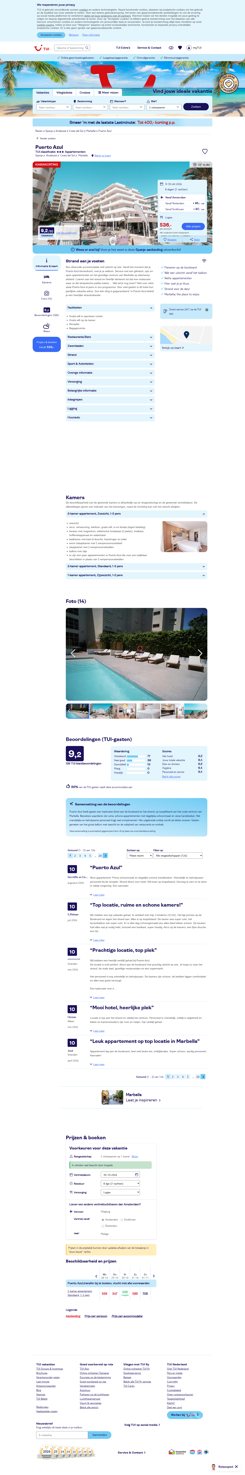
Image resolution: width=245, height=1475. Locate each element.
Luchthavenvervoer (90, 1398)
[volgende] (200, 653)
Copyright (172, 1381)
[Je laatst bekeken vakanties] (171, 47)
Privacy (171, 1385)
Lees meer (99, 894)
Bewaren (172, 239)
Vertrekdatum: (82, 1175)
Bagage (127, 1377)
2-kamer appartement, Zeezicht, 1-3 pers (94, 513)
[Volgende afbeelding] (204, 536)
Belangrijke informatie (82, 390)
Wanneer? (120, 101)
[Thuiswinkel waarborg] (178, 1452)
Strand (72, 354)
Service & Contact (130, 1452)
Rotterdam (111, 1225)
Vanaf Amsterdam (175, 197)
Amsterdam (111, 1219)
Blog (38, 1390)
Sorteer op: (133, 850)
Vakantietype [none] (48, 101)
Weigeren (74, 34)
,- (165, 225)
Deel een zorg (174, 1407)
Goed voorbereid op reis (93, 1381)
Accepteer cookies (51, 35)
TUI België (41, 1398)
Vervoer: (79, 1212)
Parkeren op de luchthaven (94, 1394)
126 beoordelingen (66, 232)
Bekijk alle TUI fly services (137, 1381)
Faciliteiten (75, 307)
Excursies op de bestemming (95, 1377)
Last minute (42, 1381)
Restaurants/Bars (79, 337)
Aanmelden (99, 1435)
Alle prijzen (193, 226)
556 (104, 1293)
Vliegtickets (64, 92)
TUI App (84, 1368)
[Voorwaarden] (199, 1452)
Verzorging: (80, 1192)
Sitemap (40, 1394)
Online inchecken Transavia (94, 1372)
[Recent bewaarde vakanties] (180, 47)
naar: (76, 1233)
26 (100, 855)
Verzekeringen (87, 1385)
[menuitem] (198, 47)
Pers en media (174, 1372)
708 (145, 1293)
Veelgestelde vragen (47, 1411)
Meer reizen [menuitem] (110, 92)
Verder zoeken (48, 138)
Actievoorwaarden (46, 1385)
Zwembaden (76, 345)
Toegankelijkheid (176, 1398)
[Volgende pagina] (105, 855)
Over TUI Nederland (178, 1368)
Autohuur (85, 1390)
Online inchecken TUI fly (136, 1368)
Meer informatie (91, 34)
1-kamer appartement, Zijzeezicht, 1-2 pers (95, 575)
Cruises (85, 92)
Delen (197, 239)
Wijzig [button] (135, 1156)
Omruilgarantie (146, 58)
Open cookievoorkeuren (180, 1394)
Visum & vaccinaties (90, 1403)
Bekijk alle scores (171, 776)
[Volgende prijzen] (153, 1273)
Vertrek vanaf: (82, 1219)
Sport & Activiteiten (81, 363)
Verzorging (75, 381)
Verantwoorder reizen (48, 1377)
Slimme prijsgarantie (176, 58)
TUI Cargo (129, 1385)
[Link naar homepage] (42, 47)
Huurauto (74, 417)
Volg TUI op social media (140, 1424)
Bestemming (84, 101)
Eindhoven (130, 1219)
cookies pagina (45, 24)
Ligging (72, 408)
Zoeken (196, 106)
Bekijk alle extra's (89, 1407)
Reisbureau (42, 1406)
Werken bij (178, 1415)
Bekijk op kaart (103, 155)
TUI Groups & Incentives (49, 1368)
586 (135, 1293)
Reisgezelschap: (83, 1156)
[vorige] (73, 653)
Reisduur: (79, 1184)
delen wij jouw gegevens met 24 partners (107, 15)
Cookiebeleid (174, 1390)
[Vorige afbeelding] (163, 536)
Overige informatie (80, 372)
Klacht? (171, 1403)
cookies (83, 9)
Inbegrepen (75, 399)
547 (114, 1293)
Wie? (154, 101)
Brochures (41, 1372)
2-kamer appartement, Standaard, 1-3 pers (95, 566)
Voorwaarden (174, 1377)
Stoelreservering (132, 1372)
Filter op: (158, 850)
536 (125, 1293)
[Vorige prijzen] (97, 1274)
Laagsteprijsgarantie (115, 58)
